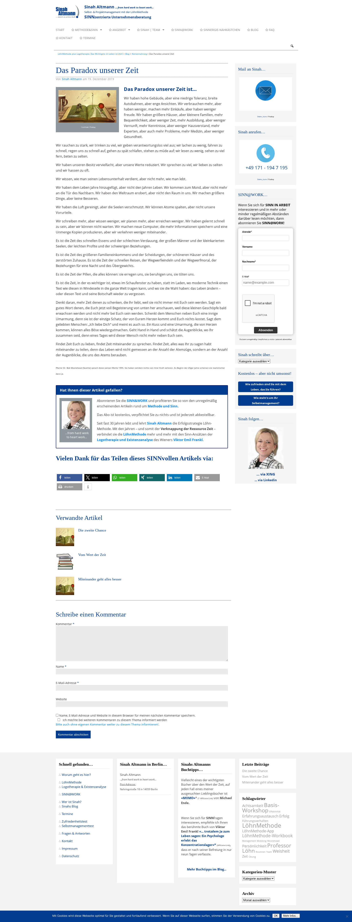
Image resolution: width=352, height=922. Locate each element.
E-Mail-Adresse (67, 683)
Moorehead (273, 840)
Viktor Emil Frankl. (188, 440)
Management (249, 840)
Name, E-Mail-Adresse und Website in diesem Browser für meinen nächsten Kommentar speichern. (127, 715)
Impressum (70, 848)
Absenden (265, 330)
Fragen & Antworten (76, 833)
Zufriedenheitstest (74, 821)
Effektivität (274, 811)
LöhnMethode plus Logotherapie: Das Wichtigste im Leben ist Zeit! (90, 53)
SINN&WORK (137, 400)
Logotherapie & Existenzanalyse (84, 787)
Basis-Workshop (260, 807)
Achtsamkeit (252, 805)
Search (292, 46)
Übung (252, 856)
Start (60, 30)
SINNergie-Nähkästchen (221, 30)
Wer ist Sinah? (71, 802)
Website (61, 699)
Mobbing (261, 840)
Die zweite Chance (255, 771)
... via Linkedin (266, 480)
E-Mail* (245, 276)
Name (61, 666)
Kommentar (65, 624)
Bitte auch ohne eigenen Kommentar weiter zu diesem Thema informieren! (107, 724)
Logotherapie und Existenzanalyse (125, 440)
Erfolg (284, 815)
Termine (89, 38)
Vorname (247, 246)
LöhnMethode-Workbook (267, 835)
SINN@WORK (183, 30)
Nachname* (249, 261)
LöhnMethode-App (258, 830)
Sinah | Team (150, 30)
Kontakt (65, 38)
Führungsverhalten (255, 821)
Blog (254, 30)
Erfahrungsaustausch (260, 815)
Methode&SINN (86, 30)
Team (269, 851)
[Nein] (347, 916)
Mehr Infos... (290, 915)
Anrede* (247, 231)
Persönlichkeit (254, 845)
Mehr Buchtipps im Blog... (206, 869)
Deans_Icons (262, 116)
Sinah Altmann (72, 79)
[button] (69, 477)
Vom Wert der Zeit (255, 776)
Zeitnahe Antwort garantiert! (266, 105)
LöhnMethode (134, 434)
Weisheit (281, 851)
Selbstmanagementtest (78, 826)
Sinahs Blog (70, 806)
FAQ (271, 30)
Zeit (245, 856)
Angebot (119, 30)
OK (276, 915)
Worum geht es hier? (76, 775)
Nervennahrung (139, 53)
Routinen (260, 851)
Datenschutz (70, 856)
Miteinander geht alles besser (262, 782)
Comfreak (84, 127)
